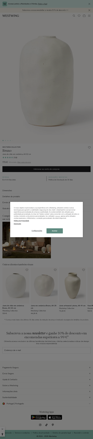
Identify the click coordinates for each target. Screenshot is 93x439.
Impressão (17, 224)
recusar (57, 216)
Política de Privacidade (21, 221)
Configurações (37, 231)
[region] (46, 219)
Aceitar (54, 231)
